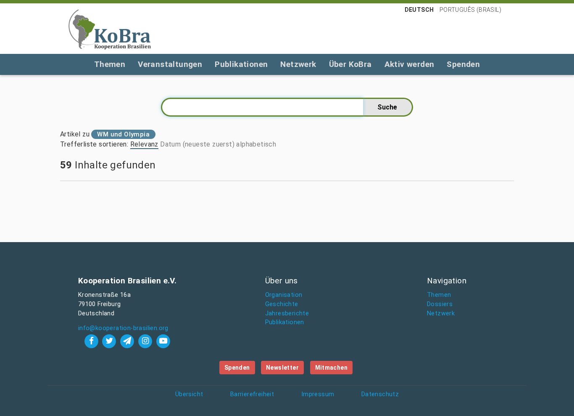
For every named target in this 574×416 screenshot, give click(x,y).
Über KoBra (350, 64)
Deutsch (419, 9)
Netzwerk (298, 64)
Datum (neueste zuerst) (197, 144)
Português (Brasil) (470, 9)
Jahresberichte (287, 313)
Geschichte (281, 304)
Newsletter (282, 367)
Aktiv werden (409, 64)
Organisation (284, 295)
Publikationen (241, 64)
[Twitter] (110, 340)
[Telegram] (128, 340)
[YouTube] (163, 340)
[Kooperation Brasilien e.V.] (109, 29)
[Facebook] (92, 340)
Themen (109, 64)
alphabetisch (256, 144)
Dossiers (440, 304)
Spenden (463, 64)
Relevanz (144, 144)
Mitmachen (331, 367)
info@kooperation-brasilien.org (123, 328)
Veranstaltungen (170, 64)
